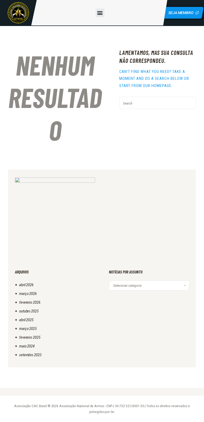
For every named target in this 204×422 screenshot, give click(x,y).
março (28, 293)
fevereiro (29, 302)
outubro (29, 311)
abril (26, 284)
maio (27, 346)
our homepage (157, 85)
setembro (30, 355)
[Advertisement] (149, 210)
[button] (100, 12)
